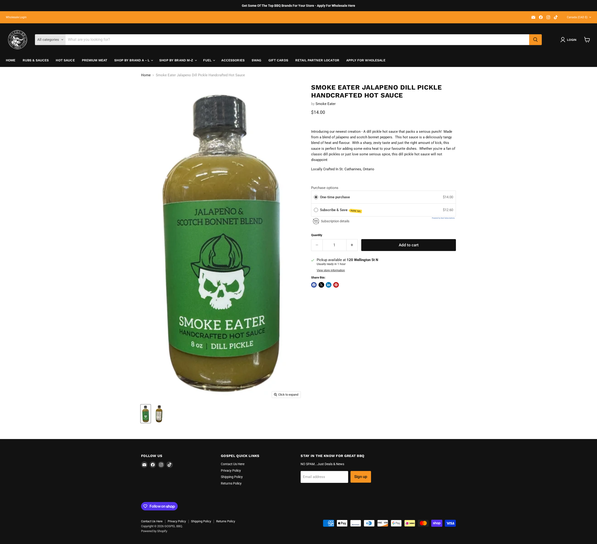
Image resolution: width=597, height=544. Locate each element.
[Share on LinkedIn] (328, 285)
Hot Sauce (65, 60)
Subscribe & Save (340, 210)
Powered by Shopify (154, 531)
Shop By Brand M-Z (176, 60)
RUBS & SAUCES (36, 60)
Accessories (233, 60)
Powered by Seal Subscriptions (443, 218)
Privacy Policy (231, 470)
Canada (577, 17)
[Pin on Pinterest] (336, 285)
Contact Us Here (232, 464)
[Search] (535, 39)
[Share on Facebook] (314, 285)
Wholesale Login (16, 17)
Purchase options (324, 188)
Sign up (360, 476)
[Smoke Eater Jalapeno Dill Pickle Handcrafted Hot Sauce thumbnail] (146, 414)
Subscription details (335, 221)
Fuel (208, 60)
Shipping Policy (232, 477)
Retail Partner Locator (317, 60)
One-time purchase (335, 197)
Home (11, 60)
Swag (256, 60)
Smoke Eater (326, 104)
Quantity (316, 235)
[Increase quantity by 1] (352, 245)
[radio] (316, 197)
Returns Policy (231, 483)
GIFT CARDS (278, 60)
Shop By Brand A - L (132, 60)
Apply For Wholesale (365, 60)
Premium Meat (95, 60)
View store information (331, 270)
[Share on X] (321, 285)
